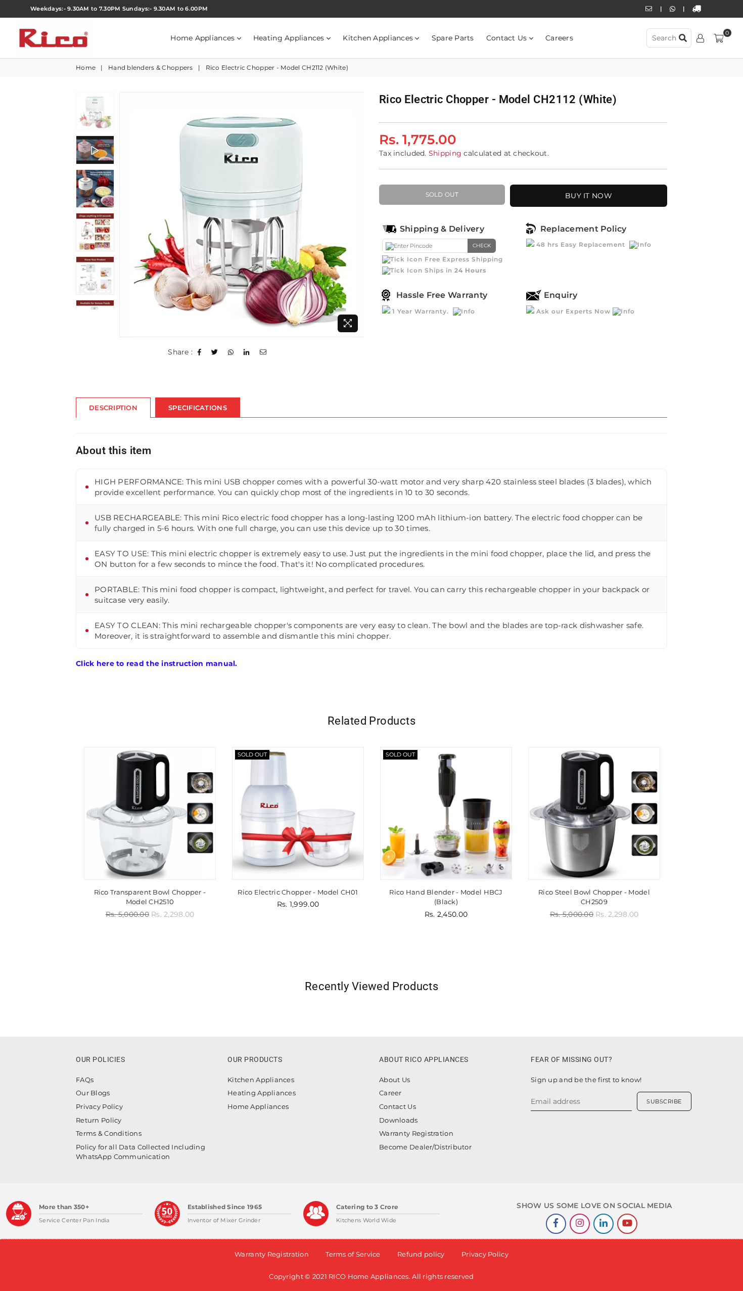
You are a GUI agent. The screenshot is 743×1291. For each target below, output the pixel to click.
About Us (394, 1080)
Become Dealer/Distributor (425, 1147)
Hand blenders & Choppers (150, 67)
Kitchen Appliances (379, 38)
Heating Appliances (290, 38)
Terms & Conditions (109, 1133)
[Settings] (700, 38)
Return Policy (99, 1120)
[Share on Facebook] (199, 352)
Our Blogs (93, 1093)
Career (390, 1093)
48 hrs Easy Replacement (580, 244)
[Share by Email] (263, 352)
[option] (241, 214)
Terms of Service (353, 1254)
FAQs (85, 1080)
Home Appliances (203, 38)
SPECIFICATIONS (197, 408)
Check (482, 245)
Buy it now (588, 195)
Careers (559, 38)
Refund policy (421, 1254)
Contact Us (507, 38)
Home (86, 67)
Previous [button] (128, 215)
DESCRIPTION (113, 408)
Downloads (398, 1120)
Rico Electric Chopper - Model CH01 (149, 892)
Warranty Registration (416, 1133)
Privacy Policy (99, 1106)
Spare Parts (453, 38)
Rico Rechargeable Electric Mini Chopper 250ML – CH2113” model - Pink (594, 902)
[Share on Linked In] (246, 352)
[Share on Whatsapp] (231, 352)
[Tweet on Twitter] (215, 352)
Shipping (445, 153)
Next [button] (355, 215)
